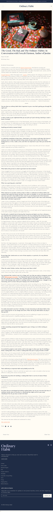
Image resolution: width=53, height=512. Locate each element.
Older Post (47, 434)
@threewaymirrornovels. (11, 277)
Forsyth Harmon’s (5, 75)
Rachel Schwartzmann (26, 67)
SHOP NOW (4, 459)
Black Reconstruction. (32, 359)
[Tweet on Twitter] (8, 426)
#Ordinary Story (5, 59)
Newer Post (6, 434)
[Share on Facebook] (5, 426)
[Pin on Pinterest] (11, 426)
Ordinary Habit (8, 504)
